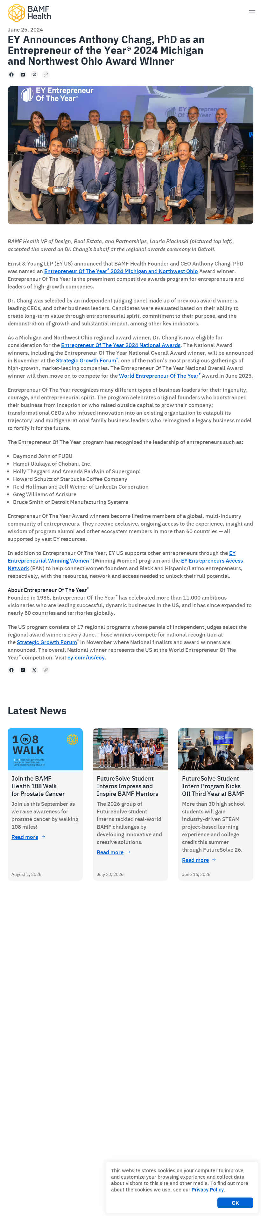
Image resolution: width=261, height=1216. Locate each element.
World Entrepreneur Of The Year (160, 375)
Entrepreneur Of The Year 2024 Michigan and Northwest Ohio (121, 271)
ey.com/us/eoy (86, 657)
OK (235, 1202)
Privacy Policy (208, 1189)
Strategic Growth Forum (87, 360)
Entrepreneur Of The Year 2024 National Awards (120, 345)
